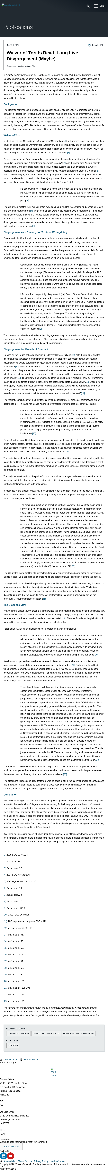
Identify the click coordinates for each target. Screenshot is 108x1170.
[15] (34, 433)
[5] (97, 171)
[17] (73, 566)
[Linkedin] (3, 1155)
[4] (64, 163)
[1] (50, 75)
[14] (83, 393)
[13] (87, 382)
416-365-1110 (12, 1101)
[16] (67, 451)
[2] (64, 141)
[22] (97, 760)
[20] (96, 655)
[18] (45, 599)
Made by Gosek (8, 1169)
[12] (19, 378)
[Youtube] (10, 1155)
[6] (28, 200)
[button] (18, 1033)
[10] (73, 355)
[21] (73, 665)
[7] (31, 211)
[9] (40, 329)
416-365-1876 (12, 1105)
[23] (65, 774)
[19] (63, 618)
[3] (68, 152)
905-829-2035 (12, 1134)
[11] (17, 366)
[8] (33, 226)
